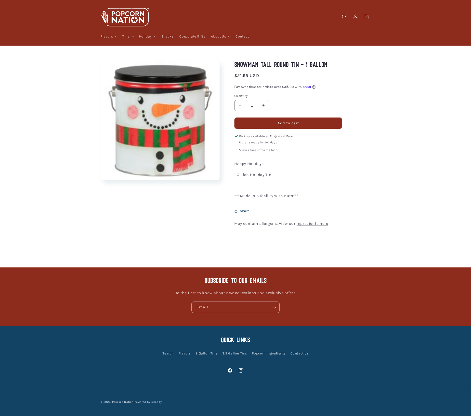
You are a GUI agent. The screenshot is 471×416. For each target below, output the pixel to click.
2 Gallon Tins (206, 353)
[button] (108, 36)
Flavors (185, 353)
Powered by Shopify (148, 401)
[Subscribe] (274, 307)
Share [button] (244, 211)
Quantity (241, 96)
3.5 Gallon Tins (234, 353)
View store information (258, 150)
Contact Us (299, 353)
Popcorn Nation (123, 401)
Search (168, 353)
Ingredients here (312, 223)
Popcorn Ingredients (269, 353)
